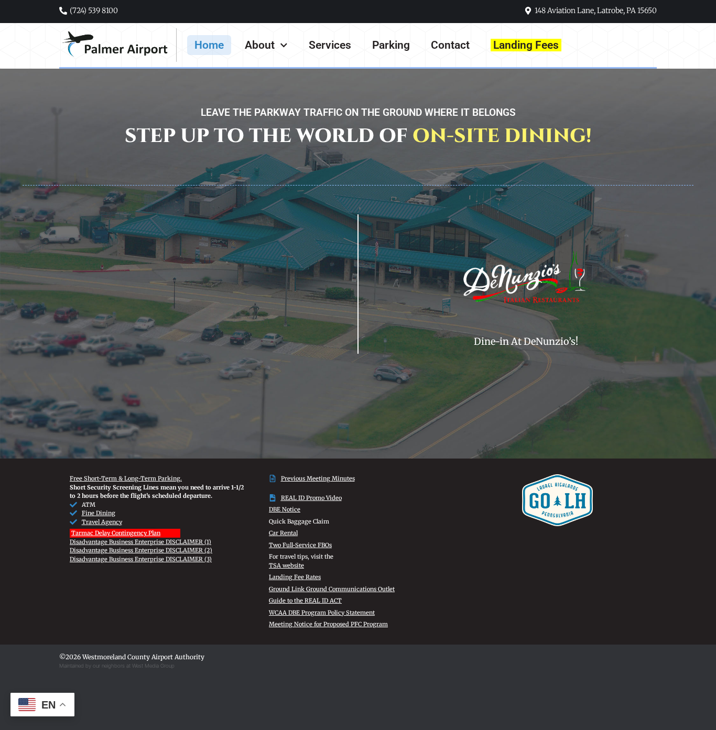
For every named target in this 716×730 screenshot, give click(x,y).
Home (209, 45)
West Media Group (153, 665)
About (260, 45)
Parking (391, 45)
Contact (450, 45)
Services (330, 45)
